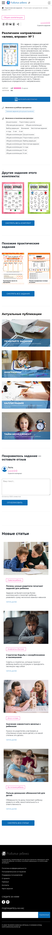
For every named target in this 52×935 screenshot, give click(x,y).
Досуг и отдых (13, 718)
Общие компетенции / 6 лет (16, 153)
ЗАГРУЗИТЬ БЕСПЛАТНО (27, 99)
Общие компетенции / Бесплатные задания (22, 144)
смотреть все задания (18, 294)
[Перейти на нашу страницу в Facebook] (3, 902)
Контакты (5, 885)
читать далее (11, 602)
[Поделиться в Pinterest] (6, 24)
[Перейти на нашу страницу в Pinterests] (7, 902)
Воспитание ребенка (15, 787)
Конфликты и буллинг (16, 649)
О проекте (6, 878)
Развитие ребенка (14, 580)
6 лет (21, 131)
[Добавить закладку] (18, 24)
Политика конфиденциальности (14, 868)
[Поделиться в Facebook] (3, 24)
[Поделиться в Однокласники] (13, 24)
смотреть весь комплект (18, 223)
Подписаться (44, 915)
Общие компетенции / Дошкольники (20, 134)
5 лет (15, 131)
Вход (48, 2)
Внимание (25, 128)
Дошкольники (11, 122)
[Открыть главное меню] (3, 2)
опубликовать (14, 503)
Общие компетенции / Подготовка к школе (22, 138)
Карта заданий (7, 888)
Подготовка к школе (27, 122)
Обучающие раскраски (15, 125)
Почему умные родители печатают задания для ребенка (24, 587)
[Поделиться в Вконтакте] (10, 24)
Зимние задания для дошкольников (19, 111)
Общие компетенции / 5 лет (16, 150)
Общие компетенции (13, 17)
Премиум (5, 882)
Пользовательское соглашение (14, 872)
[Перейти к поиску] (29, 2)
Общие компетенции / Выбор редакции (21, 141)
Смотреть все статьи (18, 823)
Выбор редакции (12, 128)
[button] (3, 198)
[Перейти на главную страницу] (16, 3)
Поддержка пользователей (12, 875)
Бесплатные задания (39, 128)
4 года (8, 131)
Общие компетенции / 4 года (17, 147)
